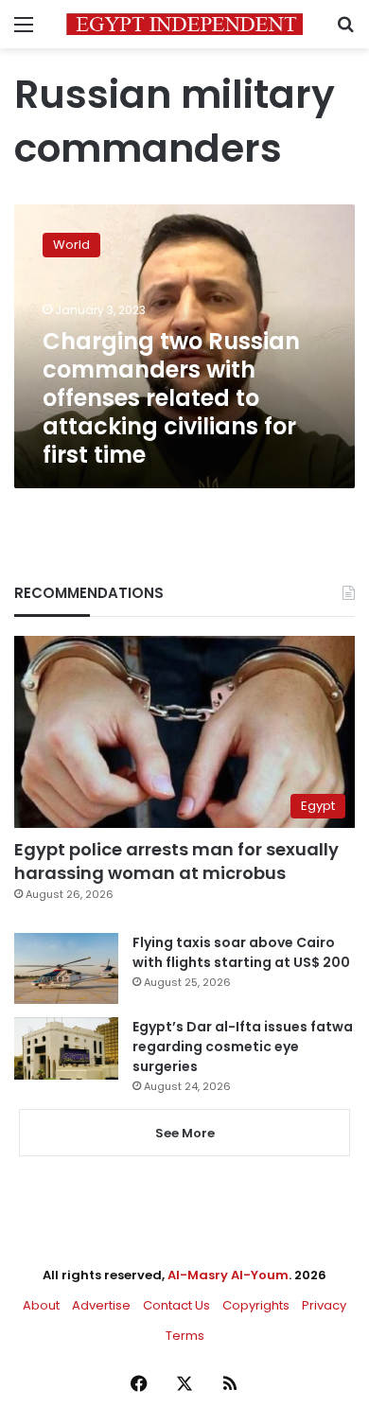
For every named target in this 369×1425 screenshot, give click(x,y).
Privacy (324, 1305)
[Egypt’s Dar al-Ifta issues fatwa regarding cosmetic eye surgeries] (66, 1048)
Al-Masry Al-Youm (228, 1275)
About (41, 1305)
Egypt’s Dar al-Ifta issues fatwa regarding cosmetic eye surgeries (242, 1046)
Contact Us (176, 1305)
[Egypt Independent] (184, 24)
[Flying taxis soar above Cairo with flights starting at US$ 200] (66, 968)
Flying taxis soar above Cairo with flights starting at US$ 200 (241, 952)
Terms (185, 1336)
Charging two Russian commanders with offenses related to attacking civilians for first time (171, 397)
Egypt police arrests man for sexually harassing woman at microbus (176, 861)
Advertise (101, 1305)
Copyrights (256, 1305)
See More (185, 1133)
